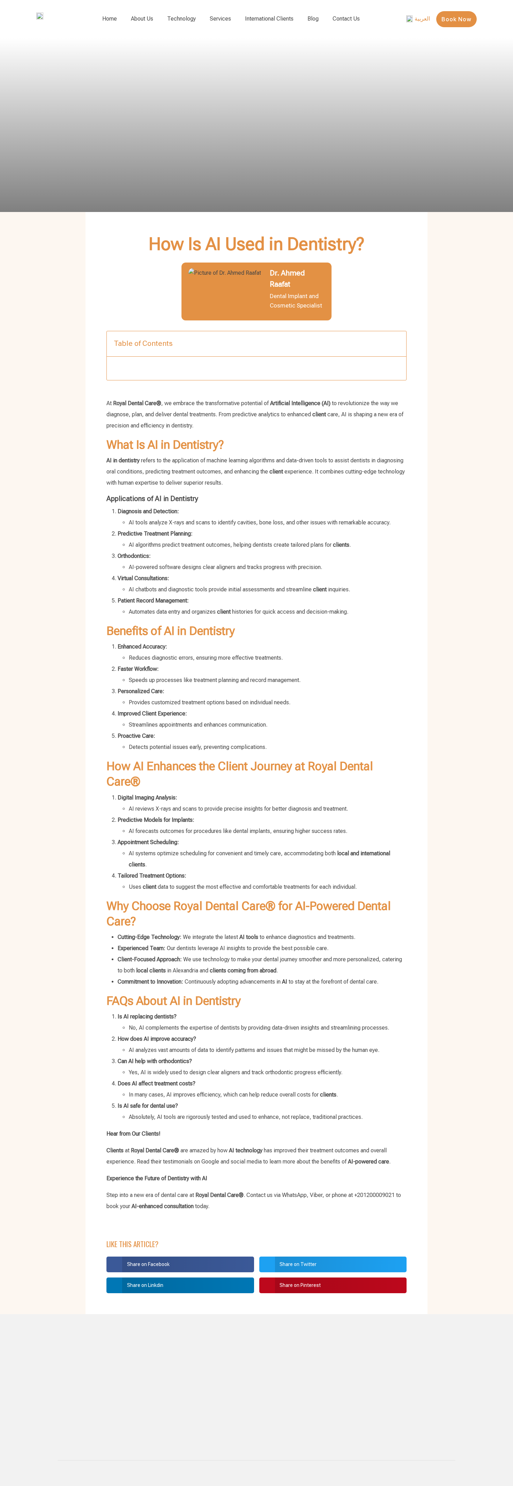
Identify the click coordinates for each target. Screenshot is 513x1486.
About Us (142, 18)
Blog (313, 18)
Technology (181, 18)
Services (220, 18)
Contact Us (346, 18)
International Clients (269, 18)
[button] (180, 1264)
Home (109, 18)
